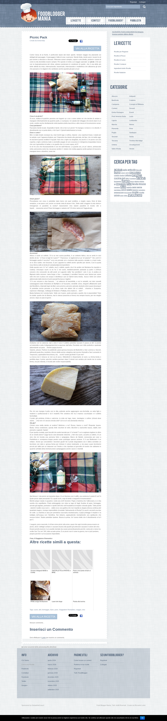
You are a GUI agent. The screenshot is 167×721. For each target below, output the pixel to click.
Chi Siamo (25, 660)
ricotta (141, 192)
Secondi (115, 137)
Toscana (115, 141)
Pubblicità (25, 669)
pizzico (135, 190)
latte (129, 183)
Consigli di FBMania (136, 104)
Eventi (131, 112)
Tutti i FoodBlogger (80, 673)
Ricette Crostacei (120, 64)
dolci (127, 178)
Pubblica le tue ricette (81, 664)
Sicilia (131, 137)
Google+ (25, 685)
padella (129, 187)
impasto (121, 183)
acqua (118, 169)
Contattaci (25, 673)
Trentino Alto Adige (136, 141)
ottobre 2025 (52, 685)
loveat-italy (41, 41)
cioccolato (135, 172)
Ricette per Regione (121, 52)
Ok (142, 718)
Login (44, 638)
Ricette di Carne (120, 60)
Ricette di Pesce (120, 56)
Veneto (131, 149)
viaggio (78, 610)
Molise (131, 124)
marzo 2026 (52, 664)
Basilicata (115, 100)
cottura (127, 175)
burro (117, 172)
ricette (135, 192)
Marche (114, 124)
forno (126, 181)
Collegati (142, 2)
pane (56, 610)
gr (115, 184)
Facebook (133, 178)
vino (83, 610)
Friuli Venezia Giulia (119, 116)
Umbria (114, 145)
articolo (132, 169)
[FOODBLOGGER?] (116, 21)
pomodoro (142, 190)
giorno (136, 181)
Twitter (24, 681)
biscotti (139, 170)
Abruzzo (115, 96)
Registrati (133, 2)
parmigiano (117, 190)
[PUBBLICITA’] (135, 21)
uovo (122, 195)
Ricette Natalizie (120, 72)
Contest (114, 108)
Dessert (132, 108)
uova (117, 195)
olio (123, 186)
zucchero (135, 195)
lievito (135, 184)
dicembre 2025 (53, 677)
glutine (141, 181)
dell (40, 610)
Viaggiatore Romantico (67, 610)
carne (127, 173)
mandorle (117, 187)
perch (124, 190)
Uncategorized (134, 145)
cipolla (121, 175)
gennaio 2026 (53, 673)
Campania (115, 104)
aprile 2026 (52, 660)
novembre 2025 (53, 681)
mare (52, 610)
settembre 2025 (53, 690)
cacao (123, 173)
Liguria (114, 120)
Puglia (114, 133)
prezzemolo (128, 192)
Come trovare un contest (82, 660)
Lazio (131, 116)
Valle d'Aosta (116, 149)
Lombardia (133, 120)
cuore (36, 610)
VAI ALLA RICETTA (87, 48)
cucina (117, 178)
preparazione (119, 192)
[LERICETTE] (76, 21)
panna (139, 187)
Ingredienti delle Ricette (122, 68)
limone (142, 184)
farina (141, 178)
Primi (131, 129)
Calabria (132, 100)
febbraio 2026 (53, 669)
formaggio (45, 610)
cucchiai (137, 175)
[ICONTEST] (96, 21)
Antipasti (132, 96)
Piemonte (115, 129)
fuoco (132, 181)
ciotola (116, 175)
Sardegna (132, 133)
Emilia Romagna (118, 112)
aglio (125, 170)
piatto (129, 190)
